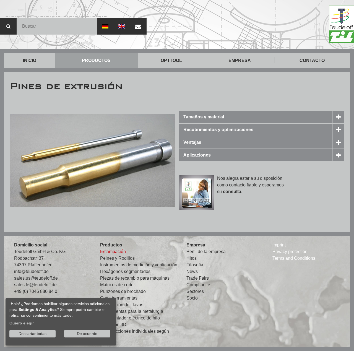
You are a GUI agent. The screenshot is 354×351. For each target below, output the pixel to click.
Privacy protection (290, 251)
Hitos (191, 258)
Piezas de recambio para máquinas (135, 278)
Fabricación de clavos (121, 304)
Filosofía (194, 264)
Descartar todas (32, 333)
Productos (96, 60)
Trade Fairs (197, 278)
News (192, 271)
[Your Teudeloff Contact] (196, 192)
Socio (192, 298)
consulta (232, 191)
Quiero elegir (21, 323)
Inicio (29, 60)
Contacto (312, 60)
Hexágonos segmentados (125, 271)
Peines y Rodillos (117, 258)
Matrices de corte (117, 284)
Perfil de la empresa (206, 251)
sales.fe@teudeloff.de (35, 284)
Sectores (195, 291)
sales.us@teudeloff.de (36, 278)
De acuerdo (87, 333)
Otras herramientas (118, 298)
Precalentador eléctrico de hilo (130, 318)
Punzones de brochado (123, 291)
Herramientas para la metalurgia (131, 311)
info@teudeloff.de (31, 271)
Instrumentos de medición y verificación (138, 264)
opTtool (171, 60)
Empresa (239, 60)
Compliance (198, 284)
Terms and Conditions (293, 258)
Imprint (279, 245)
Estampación (113, 251)
